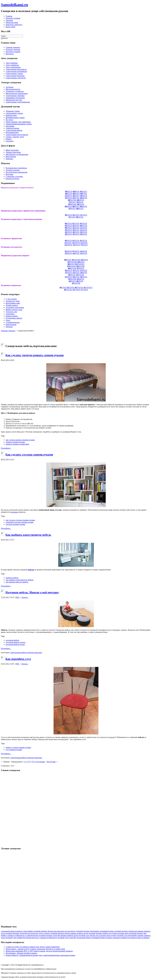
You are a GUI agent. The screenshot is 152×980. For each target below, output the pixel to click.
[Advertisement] (76, 337)
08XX (76, 191)
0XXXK (73, 200)
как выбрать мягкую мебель (17, 582)
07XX (83, 194)
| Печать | (24, 597)
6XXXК (76, 260)
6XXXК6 (72, 262)
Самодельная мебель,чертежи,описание (26, 653)
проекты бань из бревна (139, 938)
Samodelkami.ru (14, 4)
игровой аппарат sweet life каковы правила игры (58, 935)
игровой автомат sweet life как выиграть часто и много (28, 933)
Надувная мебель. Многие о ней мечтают (32, 592)
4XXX (68, 251)
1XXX (68, 215)
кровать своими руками (15, 442)
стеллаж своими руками (15, 524)
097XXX (84, 290)
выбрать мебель (12, 578)
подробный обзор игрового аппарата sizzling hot (110, 938)
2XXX (68, 224)
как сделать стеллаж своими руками (20, 520)
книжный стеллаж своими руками (19, 522)
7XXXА (79, 288)
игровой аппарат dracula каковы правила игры (69, 933)
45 (73, 198)
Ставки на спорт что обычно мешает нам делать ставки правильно (33, 947)
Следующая (40, 762)
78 (77, 202)
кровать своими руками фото (17, 444)
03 (76, 264)
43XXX (76, 243)
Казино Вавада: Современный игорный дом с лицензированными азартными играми (40, 955)
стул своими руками (14, 750)
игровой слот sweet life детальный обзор (74, 938)
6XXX (67, 260)
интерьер (14, 512)
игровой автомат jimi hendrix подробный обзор (95, 931)
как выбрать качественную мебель (19, 580)
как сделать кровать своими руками (20, 440)
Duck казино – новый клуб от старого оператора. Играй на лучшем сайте (35, 949)
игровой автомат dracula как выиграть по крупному (54, 931)
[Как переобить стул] (76, 734)
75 (70, 202)
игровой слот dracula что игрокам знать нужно (97, 935)
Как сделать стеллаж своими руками (29, 454)
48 (69, 200)
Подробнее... (6, 448)
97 (70, 209)
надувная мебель (12, 640)
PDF (18, 597)
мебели (31, 570)
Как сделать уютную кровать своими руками (34, 355)
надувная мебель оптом (15, 644)
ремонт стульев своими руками (18, 747)
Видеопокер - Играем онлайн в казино (21, 953)
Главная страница (8, 331)
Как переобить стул (18, 658)
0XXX (68, 191)
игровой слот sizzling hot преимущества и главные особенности (31, 938)
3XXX (68, 241)
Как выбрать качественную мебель (28, 534)
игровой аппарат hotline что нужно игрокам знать (109, 933)
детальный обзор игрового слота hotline (17, 931)
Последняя (51, 762)
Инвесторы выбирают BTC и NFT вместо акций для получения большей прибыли (39, 951)
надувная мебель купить (15, 642)
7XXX (63, 288)
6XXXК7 (81, 264)
